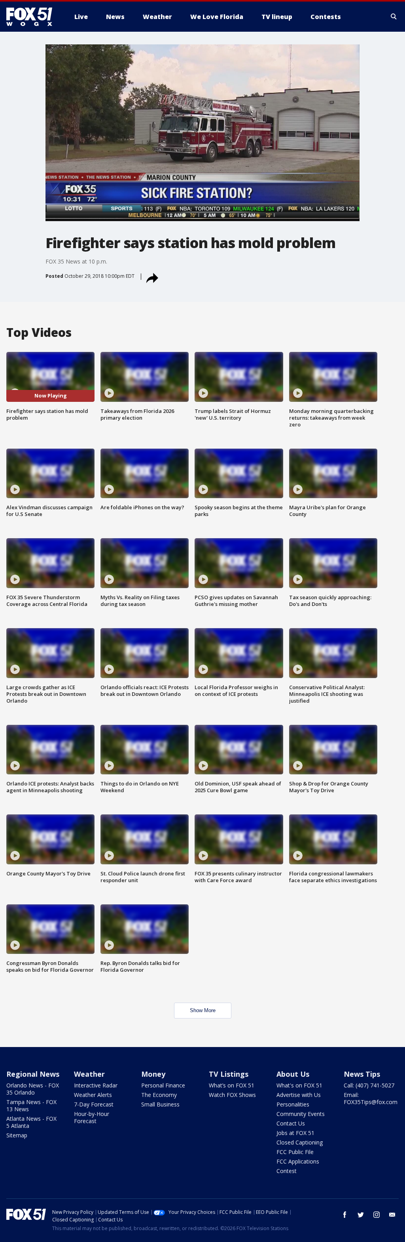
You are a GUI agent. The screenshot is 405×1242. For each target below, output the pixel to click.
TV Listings (228, 1074)
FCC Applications (297, 1161)
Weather (89, 1074)
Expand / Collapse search (394, 16)
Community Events (300, 1114)
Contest (286, 1171)
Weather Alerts (93, 1095)
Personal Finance (163, 1085)
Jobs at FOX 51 (295, 1133)
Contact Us (290, 1123)
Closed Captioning (299, 1142)
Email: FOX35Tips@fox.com (370, 1098)
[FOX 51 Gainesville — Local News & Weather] (32, 16)
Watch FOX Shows (232, 1095)
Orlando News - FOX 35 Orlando (32, 1088)
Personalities (292, 1104)
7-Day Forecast (94, 1104)
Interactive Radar (95, 1085)
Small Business (160, 1104)
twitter (360, 1214)
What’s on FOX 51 (231, 1085)
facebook (345, 1214)
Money (153, 1074)
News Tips (362, 1074)
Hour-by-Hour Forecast (91, 1117)
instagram (376, 1214)
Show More (203, 1010)
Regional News (32, 1074)
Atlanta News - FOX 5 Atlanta (31, 1122)
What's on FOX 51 (299, 1085)
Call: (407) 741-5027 (369, 1085)
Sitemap (16, 1135)
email (392, 1214)
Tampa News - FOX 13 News (31, 1105)
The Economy (159, 1095)
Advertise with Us (298, 1095)
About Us (292, 1074)
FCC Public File (295, 1152)
